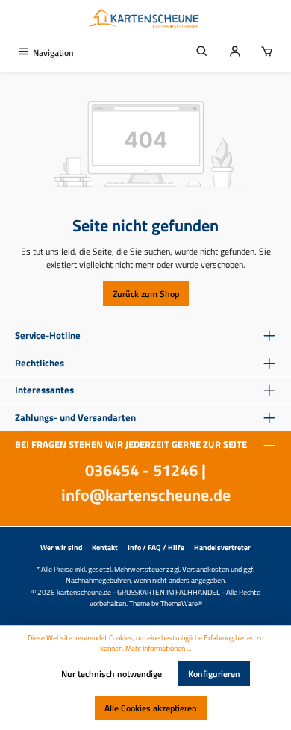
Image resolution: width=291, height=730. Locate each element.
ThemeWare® (181, 603)
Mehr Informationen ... (158, 648)
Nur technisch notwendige (111, 674)
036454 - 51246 (141, 470)
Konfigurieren (214, 674)
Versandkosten (205, 569)
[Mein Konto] (235, 52)
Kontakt (105, 547)
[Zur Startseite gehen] (145, 20)
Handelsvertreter (222, 547)
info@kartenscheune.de (146, 495)
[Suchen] (202, 52)
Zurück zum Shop (146, 294)
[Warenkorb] (267, 52)
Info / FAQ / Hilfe (156, 547)
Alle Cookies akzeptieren (150, 708)
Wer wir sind (61, 547)
